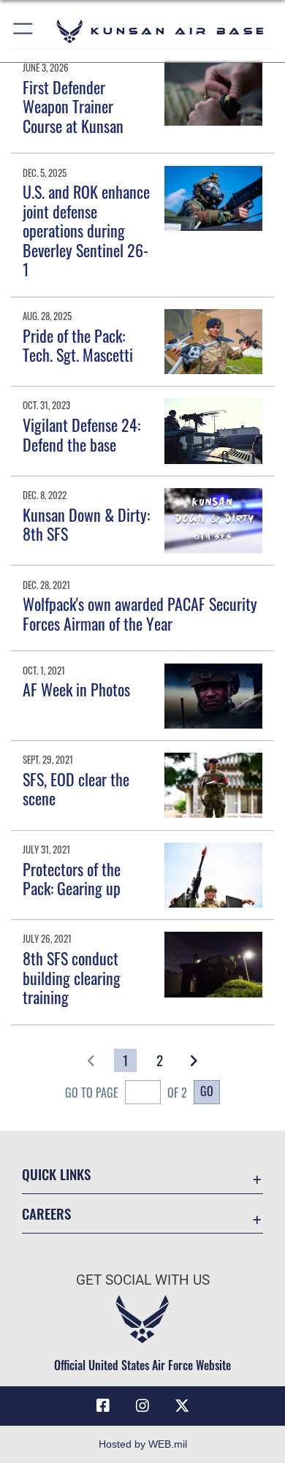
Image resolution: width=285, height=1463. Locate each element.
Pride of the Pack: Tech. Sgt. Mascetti (78, 345)
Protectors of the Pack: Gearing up (72, 878)
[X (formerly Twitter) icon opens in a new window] (182, 1406)
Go (206, 1091)
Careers (46, 1213)
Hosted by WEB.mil (143, 1444)
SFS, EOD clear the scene (76, 788)
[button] (24, 31)
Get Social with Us (143, 1280)
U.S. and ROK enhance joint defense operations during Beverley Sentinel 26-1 (86, 230)
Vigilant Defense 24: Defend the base (81, 434)
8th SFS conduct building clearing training (72, 977)
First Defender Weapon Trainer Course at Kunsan (73, 106)
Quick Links (56, 1174)
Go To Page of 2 (126, 1092)
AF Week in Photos (76, 689)
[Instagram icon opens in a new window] (142, 1406)
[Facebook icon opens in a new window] (103, 1406)
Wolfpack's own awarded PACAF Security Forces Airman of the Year (140, 613)
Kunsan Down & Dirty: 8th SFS (86, 524)
